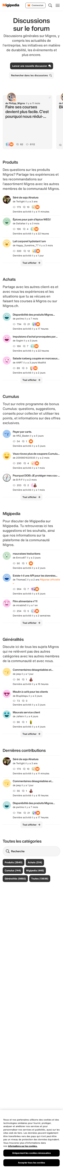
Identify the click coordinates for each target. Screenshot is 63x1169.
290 (19, 463)
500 (19, 251)
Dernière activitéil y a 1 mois (29, 468)
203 (19, 485)
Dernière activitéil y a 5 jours (29, 446)
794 (19, 324)
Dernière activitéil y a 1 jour (28, 255)
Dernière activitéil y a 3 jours (29, 704)
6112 (32, 144)
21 (28, 324)
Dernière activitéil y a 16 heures (30, 684)
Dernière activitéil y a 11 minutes (31, 211)
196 (19, 229)
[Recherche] (50, 5)
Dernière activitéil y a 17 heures (30, 329)
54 (18, 441)
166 (19, 346)
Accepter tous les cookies (31, 1162)
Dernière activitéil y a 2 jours (29, 373)
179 (19, 207)
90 (18, 563)
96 (18, 722)
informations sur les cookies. (22, 1146)
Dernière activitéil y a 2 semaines (31, 615)
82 (21, 144)
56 (18, 679)
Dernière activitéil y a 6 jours (29, 593)
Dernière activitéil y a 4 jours (29, 726)
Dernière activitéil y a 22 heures (31, 233)
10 (28, 207)
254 (19, 611)
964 (19, 589)
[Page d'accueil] (11, 5)
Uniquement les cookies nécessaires (31, 1153)
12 (28, 251)
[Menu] (57, 5)
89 (18, 368)
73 (18, 701)
